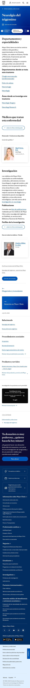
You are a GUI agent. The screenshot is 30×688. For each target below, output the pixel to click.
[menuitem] (17, 31)
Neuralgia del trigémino (8, 324)
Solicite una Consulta (10, 24)
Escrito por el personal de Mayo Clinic (12, 266)
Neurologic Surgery (8, 103)
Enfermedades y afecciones (11, 9)
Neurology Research (9, 107)
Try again (15, 400)
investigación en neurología (11, 202)
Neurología (6, 91)
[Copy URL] (23, 396)
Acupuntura (5, 341)
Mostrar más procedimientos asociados (13, 354)
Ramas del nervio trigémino (9, 329)
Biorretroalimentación (8, 345)
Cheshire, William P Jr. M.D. (20, 244)
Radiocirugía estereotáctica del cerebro (13, 350)
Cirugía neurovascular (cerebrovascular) (9, 77)
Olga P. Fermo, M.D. (19, 149)
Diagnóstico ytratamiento (6, 30)
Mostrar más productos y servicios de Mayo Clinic (14, 374)
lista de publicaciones (19, 209)
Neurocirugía (6, 87)
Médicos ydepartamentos (17, 30)
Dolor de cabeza (7, 83)
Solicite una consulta (10, 278)
